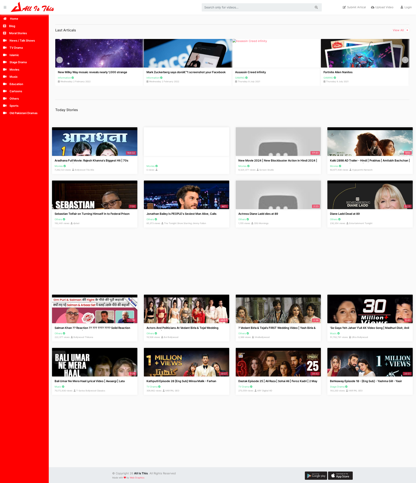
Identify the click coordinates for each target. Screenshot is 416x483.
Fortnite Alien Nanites (310, 72)
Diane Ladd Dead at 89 (345, 213)
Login (408, 7)
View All (399, 30)
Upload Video (383, 7)
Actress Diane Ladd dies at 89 (258, 213)
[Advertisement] (134, 36)
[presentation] (59, 60)
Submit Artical (356, 7)
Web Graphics (137, 477)
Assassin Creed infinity (222, 72)
